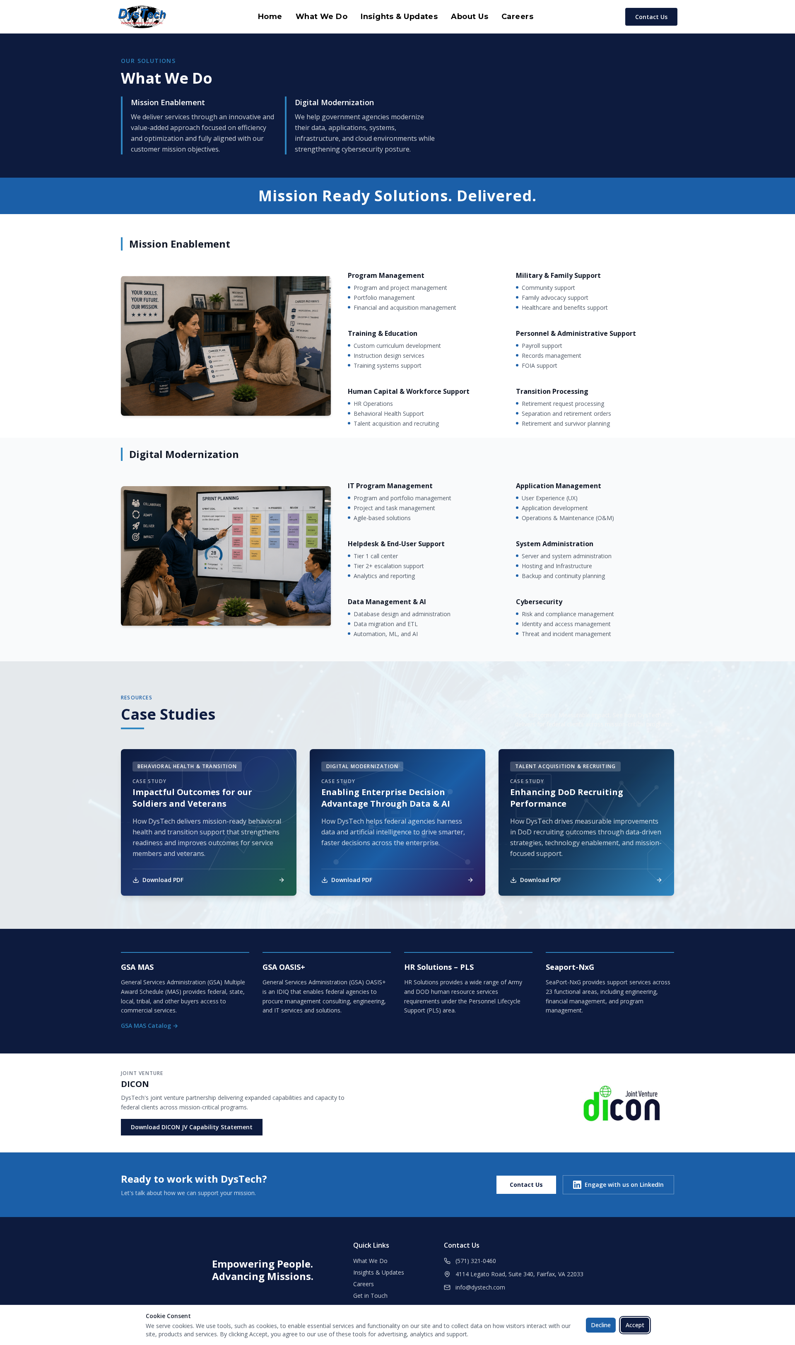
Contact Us (651, 17)
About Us (469, 16)
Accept (635, 1325)
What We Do (322, 16)
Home (270, 16)
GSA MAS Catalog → (149, 1025)
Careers (517, 16)
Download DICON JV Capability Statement (192, 1127)
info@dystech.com (480, 1287)
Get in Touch (370, 1295)
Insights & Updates (399, 16)
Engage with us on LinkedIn (624, 1184)
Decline (601, 1325)
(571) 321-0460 (475, 1261)
